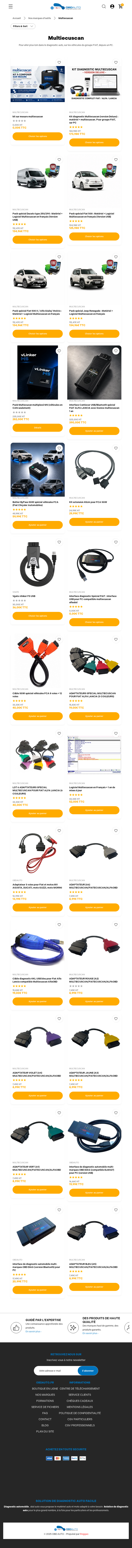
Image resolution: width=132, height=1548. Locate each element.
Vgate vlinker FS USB (24, 596)
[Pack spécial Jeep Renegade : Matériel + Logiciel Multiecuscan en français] (94, 278)
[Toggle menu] (10, 6)
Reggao (84, 1534)
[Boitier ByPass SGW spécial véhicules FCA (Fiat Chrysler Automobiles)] (38, 470)
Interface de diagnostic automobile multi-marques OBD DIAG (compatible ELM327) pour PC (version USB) (91, 1170)
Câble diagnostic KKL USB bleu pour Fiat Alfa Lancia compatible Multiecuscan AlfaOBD (37, 980)
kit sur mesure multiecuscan (28, 116)
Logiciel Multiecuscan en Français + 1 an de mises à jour (92, 789)
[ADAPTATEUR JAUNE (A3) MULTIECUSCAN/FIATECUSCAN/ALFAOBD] (94, 1040)
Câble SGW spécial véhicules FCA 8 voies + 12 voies (37, 695)
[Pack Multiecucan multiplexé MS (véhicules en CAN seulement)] (38, 372)
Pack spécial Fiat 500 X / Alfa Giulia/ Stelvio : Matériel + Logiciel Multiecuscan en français (37, 312)
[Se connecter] (112, 6)
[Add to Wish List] (59, 62)
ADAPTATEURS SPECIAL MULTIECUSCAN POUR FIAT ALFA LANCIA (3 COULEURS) (92, 695)
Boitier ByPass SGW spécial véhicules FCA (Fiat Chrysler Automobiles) (35, 503)
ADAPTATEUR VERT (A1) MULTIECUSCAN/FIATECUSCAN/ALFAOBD (37, 1168)
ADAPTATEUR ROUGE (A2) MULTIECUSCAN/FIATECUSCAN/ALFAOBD (93, 980)
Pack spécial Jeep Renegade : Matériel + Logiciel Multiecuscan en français (91, 312)
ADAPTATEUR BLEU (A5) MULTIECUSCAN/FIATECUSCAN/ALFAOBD (93, 1265)
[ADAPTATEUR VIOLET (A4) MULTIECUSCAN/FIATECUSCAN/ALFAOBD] (38, 1040)
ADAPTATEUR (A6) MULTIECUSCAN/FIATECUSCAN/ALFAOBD (93, 886)
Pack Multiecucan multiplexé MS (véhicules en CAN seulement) (37, 406)
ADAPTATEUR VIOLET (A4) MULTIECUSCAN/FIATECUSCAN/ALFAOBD (37, 1074)
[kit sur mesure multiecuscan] (38, 84)
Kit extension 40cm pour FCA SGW (88, 502)
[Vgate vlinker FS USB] (38, 564)
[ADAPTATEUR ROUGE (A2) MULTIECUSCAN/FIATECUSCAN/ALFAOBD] (94, 946)
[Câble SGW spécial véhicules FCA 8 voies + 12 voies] (38, 661)
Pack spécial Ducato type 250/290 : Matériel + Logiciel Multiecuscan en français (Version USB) (37, 216)
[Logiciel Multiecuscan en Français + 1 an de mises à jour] (94, 755)
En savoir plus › (33, 1331)
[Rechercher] (103, 6)
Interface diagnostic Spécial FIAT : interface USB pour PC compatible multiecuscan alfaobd (93, 599)
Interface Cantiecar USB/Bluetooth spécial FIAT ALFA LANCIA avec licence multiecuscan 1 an (94, 408)
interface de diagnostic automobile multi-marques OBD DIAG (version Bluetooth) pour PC (36, 1267)
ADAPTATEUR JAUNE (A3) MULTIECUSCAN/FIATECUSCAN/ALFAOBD (93, 1074)
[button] (66, 1471)
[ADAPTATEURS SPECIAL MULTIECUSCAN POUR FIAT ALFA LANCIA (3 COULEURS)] (94, 661)
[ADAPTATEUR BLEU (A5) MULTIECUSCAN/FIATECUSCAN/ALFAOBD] (94, 1231)
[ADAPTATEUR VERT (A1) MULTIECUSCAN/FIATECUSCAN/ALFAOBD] (38, 1134)
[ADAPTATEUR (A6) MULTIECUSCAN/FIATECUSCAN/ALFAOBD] (94, 852)
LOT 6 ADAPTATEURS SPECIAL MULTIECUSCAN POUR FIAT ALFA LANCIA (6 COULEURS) (38, 790)
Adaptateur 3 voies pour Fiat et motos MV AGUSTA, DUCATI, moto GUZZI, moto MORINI (37, 886)
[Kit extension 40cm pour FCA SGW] (94, 470)
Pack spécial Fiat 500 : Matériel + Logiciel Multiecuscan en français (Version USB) (91, 215)
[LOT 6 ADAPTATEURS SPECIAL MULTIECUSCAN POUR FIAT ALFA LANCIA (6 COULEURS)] (38, 755)
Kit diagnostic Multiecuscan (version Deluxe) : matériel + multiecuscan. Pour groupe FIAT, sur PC (93, 119)
